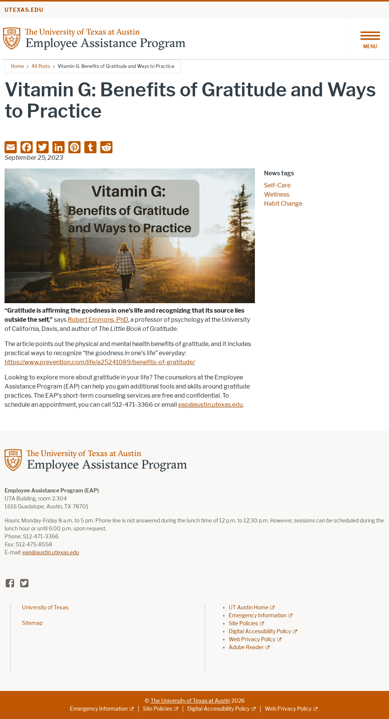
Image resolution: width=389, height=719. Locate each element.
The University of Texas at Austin (190, 701)
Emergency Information (257, 615)
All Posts (41, 66)
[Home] (94, 38)
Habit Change (283, 203)
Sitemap (32, 623)
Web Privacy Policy (252, 639)
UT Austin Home (249, 607)
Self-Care (277, 185)
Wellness (276, 194)
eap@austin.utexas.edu (50, 552)
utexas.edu (24, 10)
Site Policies (243, 623)
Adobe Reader (246, 647)
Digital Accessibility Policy (260, 631)
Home (17, 66)
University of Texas (45, 607)
